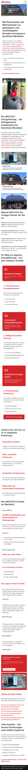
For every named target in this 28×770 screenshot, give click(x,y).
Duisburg (18, 48)
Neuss (7, 142)
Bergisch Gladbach (17, 46)
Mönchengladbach (5, 147)
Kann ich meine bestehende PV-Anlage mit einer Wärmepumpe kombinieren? (12, 718)
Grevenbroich (12, 142)
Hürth (22, 44)
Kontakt (21, 768)
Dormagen (19, 142)
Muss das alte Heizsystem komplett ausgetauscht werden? (10, 714)
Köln (3, 46)
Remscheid (19, 143)
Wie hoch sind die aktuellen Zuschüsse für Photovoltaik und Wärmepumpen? (12, 705)
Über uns (23, 766)
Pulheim (18, 44)
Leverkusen (8, 46)
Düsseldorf (13, 48)
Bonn (8, 48)
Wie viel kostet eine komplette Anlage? (11, 711)
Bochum (9, 145)
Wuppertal (10, 50)
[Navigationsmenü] (25, 2)
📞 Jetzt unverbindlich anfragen (11, 73)
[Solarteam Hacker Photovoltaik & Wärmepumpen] (5, 2)
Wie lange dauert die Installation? (10, 709)
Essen (23, 48)
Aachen (4, 48)
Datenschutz (15, 768)
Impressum (8, 768)
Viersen (3, 143)
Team (2, 768)
